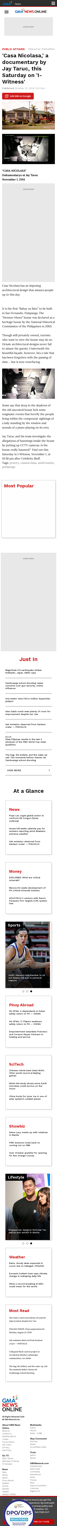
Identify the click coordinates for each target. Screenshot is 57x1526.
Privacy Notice (8, 1442)
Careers (5, 1439)
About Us (6, 1431)
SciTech (5, 1486)
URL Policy (6, 1444)
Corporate (34, 1488)
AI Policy (5, 1447)
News (18, 3)
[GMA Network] (7, 3)
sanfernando (46, 463)
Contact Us (6, 1433)
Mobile (33, 1444)
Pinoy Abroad (8, 1480)
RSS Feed (33, 1441)
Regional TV (35, 1491)
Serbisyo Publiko (9, 1494)
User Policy (6, 1450)
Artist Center (35, 1469)
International (35, 1474)
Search (33, 1455)
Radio (32, 1477)
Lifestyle (5, 1491)
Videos (33, 1427)
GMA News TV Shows (10, 1461)
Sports (4, 1477)
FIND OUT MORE (41, 1521)
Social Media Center (38, 1447)
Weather (5, 1483)
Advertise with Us (9, 1436)
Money (5, 1475)
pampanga (8, 467)
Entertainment (36, 1466)
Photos (33, 1430)
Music (32, 1482)
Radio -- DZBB (36, 1433)
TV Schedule (7, 1464)
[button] (23, 991)
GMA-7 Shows (7, 1458)
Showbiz (5, 1488)
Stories (33, 1458)
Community (35, 1471)
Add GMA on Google (18, 96)
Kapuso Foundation (38, 1485)
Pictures (33, 1480)
